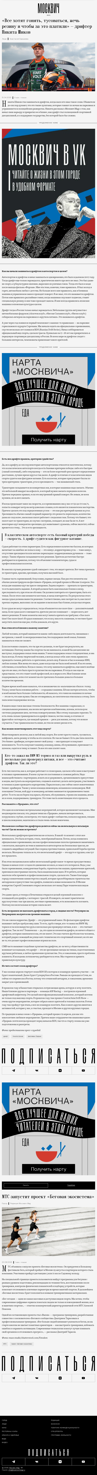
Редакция (55, 1420)
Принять (26, 1185)
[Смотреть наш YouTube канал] (83, 1070)
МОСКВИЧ (48, 9)
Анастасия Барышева (19, 39)
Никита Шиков (18, 1036)
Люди (4, 39)
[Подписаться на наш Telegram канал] (13, 1070)
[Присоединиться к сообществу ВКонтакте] (37, 1070)
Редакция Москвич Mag (20, 1204)
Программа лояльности (61, 1435)
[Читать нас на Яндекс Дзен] (60, 1070)
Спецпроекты (57, 1431)
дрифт (5, 1036)
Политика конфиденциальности (65, 1428)
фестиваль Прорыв (34, 1036)
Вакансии (55, 1424)
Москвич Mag (14, 1468)
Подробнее (71, 1185)
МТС (4, 1344)
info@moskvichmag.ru (16, 1470)
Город (4, 1204)
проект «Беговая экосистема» (21, 1344)
